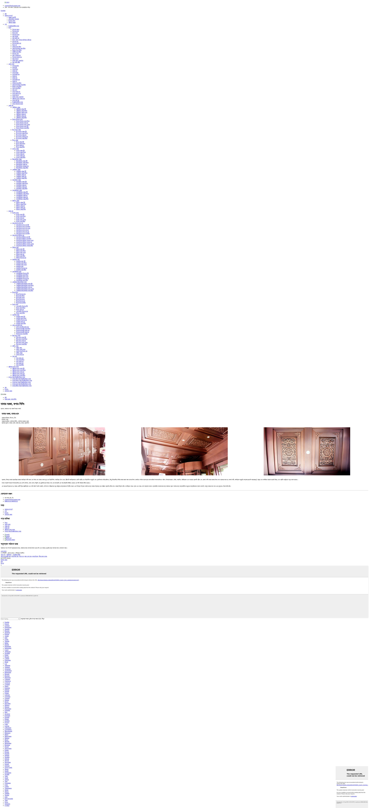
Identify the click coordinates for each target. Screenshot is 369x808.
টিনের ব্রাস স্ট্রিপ (20, 296)
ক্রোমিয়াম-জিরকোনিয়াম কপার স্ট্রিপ (25, 285)
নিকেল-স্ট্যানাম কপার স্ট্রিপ (23, 121)
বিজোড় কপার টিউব (16, 86)
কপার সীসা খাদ (14, 556)
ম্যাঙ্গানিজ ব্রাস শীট (20, 261)
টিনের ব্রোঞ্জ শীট (20, 142)
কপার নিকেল (35, 556)
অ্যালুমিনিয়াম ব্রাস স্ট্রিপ (22, 275)
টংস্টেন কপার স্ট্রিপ (21, 216)
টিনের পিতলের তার (20, 301)
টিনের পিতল (15, 292)
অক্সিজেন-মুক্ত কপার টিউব (18, 375)
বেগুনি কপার (11, 64)
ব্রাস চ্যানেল (15, 59)
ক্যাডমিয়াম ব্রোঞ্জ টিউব (21, 188)
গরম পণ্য (3, 554)
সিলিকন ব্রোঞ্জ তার (20, 207)
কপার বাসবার (15, 73)
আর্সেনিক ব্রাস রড (20, 322)
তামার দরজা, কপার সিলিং (10, 399)
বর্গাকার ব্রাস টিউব (16, 47)
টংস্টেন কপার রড (20, 218)
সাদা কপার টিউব (20, 365)
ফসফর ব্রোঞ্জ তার (20, 156)
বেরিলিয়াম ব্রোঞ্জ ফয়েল (21, 112)
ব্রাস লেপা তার (27, 556)
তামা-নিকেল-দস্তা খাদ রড (22, 230)
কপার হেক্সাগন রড (16, 93)
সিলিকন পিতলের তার (21, 258)
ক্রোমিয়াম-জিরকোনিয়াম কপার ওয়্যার (25, 289)
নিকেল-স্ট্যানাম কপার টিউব (22, 128)
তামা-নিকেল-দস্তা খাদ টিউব (23, 233)
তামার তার (14, 71)
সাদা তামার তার (19, 363)
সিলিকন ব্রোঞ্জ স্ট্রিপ (21, 204)
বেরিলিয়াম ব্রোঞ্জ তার (21, 116)
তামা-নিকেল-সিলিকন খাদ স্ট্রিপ (23, 239)
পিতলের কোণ (15, 53)
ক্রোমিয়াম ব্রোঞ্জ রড (21, 175)
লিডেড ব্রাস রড (20, 309)
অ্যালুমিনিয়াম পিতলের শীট (22, 273)
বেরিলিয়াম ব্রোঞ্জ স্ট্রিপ (21, 111)
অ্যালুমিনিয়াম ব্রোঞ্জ (17, 190)
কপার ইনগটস (15, 66)
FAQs (6, 389)
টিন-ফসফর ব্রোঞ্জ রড (21, 135)
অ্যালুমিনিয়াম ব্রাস (16, 271)
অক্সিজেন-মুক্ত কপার (13, 367)
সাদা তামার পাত (20, 358)
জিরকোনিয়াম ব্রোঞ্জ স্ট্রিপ (22, 162)
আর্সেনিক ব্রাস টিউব (21, 323)
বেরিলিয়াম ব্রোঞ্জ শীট (21, 109)
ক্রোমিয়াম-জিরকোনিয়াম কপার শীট (24, 284)
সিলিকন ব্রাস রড (20, 254)
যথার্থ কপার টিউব (16, 88)
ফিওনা (2, 563)
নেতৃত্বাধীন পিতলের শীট (22, 306)
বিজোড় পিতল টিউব (17, 50)
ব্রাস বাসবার (15, 36)
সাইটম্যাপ (9, 554)
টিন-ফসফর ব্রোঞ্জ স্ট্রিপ (22, 133)
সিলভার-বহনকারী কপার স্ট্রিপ (23, 328)
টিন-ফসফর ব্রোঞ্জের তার (22, 137)
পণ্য (6, 24)
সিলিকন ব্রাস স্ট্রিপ (21, 251)
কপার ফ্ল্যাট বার (15, 74)
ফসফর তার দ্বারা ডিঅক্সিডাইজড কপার (21, 384)
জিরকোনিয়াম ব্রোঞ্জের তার (22, 166)
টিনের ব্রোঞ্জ (15, 140)
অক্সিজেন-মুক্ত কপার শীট (18, 368)
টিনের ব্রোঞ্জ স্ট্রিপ (20, 143)
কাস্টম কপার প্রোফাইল (17, 97)
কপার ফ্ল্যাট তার (16, 79)
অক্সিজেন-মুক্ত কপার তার (18, 373)
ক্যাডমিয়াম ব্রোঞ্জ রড (21, 185)
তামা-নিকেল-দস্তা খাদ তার (22, 232)
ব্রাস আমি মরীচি (16, 62)
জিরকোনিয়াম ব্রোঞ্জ (17, 159)
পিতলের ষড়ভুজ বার (17, 57)
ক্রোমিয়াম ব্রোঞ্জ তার (21, 176)
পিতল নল (14, 45)
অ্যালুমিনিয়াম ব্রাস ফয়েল (22, 277)
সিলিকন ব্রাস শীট (20, 249)
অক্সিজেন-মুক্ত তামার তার (18, 98)
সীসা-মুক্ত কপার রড (21, 341)
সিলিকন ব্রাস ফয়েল (21, 252)
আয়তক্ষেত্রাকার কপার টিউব (19, 85)
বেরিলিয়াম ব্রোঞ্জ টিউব (21, 117)
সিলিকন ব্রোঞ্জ (15, 200)
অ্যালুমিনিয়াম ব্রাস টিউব (22, 280)
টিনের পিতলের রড (20, 299)
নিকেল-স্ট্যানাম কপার (17, 119)
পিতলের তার (15, 41)
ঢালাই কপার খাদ (20, 354)
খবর (5, 387)
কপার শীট (14, 67)
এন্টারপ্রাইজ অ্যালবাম (13, 19)
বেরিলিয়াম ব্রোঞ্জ (16, 107)
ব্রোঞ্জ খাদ (10, 105)
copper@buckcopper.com (12, 5)
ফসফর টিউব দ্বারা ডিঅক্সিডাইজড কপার (21, 386)
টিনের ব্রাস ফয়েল (20, 297)
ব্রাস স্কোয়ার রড (16, 55)
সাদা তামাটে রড (20, 361)
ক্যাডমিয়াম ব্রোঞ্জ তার (21, 187)
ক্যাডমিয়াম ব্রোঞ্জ (16, 180)
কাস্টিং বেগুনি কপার (20, 349)
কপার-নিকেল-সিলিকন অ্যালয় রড (24, 242)
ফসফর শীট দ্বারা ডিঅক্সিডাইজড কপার (21, 379)
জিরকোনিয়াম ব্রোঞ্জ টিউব (22, 168)
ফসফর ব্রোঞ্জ (15, 149)
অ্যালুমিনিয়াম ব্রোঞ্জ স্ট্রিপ (22, 194)
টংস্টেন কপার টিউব (20, 221)
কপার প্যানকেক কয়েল (17, 104)
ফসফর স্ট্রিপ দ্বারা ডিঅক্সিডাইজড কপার (22, 380)
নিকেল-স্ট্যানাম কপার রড (22, 123)
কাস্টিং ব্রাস (19, 348)
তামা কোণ (14, 90)
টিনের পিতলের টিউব (21, 303)
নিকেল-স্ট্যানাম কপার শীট (22, 126)
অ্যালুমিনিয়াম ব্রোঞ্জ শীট (22, 192)
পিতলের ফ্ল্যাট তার (16, 43)
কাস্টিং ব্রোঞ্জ (19, 353)
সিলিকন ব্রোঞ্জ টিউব (21, 209)
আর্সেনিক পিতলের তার (21, 320)
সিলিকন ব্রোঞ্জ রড (20, 206)
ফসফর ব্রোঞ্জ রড (20, 154)
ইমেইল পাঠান (4, 560)
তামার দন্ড (14, 76)
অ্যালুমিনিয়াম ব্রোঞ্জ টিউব (22, 199)
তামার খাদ (10, 211)
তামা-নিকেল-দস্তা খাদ (17, 223)
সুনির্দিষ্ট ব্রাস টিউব (16, 52)
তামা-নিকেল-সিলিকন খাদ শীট (23, 237)
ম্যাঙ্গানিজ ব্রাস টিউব (21, 270)
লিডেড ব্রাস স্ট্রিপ (20, 308)
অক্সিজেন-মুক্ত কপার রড (18, 372)
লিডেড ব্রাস (15, 304)
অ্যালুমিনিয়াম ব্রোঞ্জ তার (22, 197)
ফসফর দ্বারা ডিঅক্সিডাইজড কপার (16, 377)
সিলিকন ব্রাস (15, 247)
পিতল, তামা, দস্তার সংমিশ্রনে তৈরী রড (21, 40)
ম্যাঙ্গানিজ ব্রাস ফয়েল (21, 264)
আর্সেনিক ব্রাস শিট (20, 316)
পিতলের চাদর (15, 31)
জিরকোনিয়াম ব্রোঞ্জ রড (21, 164)
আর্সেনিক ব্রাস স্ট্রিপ (21, 318)
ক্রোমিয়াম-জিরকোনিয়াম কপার (19, 282)
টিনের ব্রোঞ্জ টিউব (20, 147)
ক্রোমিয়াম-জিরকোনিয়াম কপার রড (24, 287)
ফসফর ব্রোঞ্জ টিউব (20, 157)
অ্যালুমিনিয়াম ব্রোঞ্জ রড (21, 195)
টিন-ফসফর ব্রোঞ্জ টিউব (21, 138)
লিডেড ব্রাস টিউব (20, 313)
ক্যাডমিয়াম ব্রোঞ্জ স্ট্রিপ (22, 183)
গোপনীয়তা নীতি (16, 554)
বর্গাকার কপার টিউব (16, 83)
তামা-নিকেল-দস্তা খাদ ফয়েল (23, 228)
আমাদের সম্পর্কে (8, 15)
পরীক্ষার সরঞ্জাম (12, 22)
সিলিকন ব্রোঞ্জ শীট (20, 202)
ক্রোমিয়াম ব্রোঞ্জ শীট (21, 171)
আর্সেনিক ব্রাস (15, 315)
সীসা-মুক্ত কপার (16, 335)
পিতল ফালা (15, 33)
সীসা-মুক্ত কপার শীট (21, 337)
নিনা (2, 561)
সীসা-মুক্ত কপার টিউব (21, 344)
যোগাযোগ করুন (8, 391)
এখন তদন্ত (3, 551)
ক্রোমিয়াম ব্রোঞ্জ (16, 169)
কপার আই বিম (15, 100)
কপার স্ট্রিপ (15, 69)
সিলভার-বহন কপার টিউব (22, 334)
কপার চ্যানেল (15, 95)
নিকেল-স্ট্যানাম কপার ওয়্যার (23, 124)
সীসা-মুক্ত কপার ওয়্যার (21, 342)
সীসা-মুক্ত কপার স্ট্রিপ (21, 339)
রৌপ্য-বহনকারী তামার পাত (22, 327)
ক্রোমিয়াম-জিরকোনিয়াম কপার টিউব (24, 290)
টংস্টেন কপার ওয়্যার (21, 220)
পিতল (9, 28)
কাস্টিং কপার (15, 346)
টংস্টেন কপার (15, 213)
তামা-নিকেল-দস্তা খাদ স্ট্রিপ (23, 226)
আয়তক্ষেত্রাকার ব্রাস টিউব (18, 48)
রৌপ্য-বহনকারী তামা (17, 325)
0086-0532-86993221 (11, 501)
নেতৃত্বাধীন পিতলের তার (22, 311)
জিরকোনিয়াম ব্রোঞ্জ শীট (21, 161)
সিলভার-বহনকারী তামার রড (22, 332)
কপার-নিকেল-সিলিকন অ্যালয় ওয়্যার (25, 244)
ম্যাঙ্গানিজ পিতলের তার (21, 268)
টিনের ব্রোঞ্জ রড (20, 145)
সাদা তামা (14, 356)
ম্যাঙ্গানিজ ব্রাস (16, 259)
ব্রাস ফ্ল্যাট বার (15, 38)
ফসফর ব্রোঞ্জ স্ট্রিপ (21, 152)
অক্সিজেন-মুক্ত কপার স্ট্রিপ (19, 370)
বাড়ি (6, 14)
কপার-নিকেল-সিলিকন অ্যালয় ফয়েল (24, 240)
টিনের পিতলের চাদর (20, 294)
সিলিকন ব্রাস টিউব (20, 256)
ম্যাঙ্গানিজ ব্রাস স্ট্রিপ (21, 263)
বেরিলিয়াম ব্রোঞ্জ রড (21, 114)
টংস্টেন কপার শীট (20, 214)
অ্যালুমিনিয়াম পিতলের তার (22, 278)
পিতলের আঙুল (15, 29)
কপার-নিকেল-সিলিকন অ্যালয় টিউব (24, 245)
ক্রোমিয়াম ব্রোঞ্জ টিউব (21, 178)
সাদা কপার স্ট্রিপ (20, 360)
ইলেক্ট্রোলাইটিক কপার (13, 26)
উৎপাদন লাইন (11, 21)
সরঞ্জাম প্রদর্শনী (12, 17)
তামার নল (14, 81)
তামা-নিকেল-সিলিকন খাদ (18, 235)
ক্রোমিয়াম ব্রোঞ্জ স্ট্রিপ (21, 173)
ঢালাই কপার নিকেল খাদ (21, 351)
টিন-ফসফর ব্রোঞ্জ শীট (21, 131)
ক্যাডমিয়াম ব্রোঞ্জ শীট (21, 181)
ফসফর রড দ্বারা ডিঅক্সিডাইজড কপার (21, 382)
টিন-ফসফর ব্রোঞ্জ (16, 130)
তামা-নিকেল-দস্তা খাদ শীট (22, 225)
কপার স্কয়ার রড (16, 92)
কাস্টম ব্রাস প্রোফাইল (17, 60)
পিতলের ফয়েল (15, 34)
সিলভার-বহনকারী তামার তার (22, 330)
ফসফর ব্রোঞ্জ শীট (20, 150)
